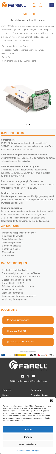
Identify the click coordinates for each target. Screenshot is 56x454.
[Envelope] (33, 376)
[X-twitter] (28, 376)
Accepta (28, 429)
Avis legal (35, 451)
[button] (52, 400)
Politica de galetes (23, 451)
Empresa (6, 390)
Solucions (36, 390)
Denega (28, 437)
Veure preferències (28, 444)
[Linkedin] (22, 376)
